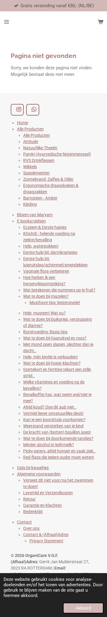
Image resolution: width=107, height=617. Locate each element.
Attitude (30, 141)
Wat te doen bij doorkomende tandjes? (58, 438)
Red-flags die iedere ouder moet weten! (58, 457)
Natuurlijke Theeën (40, 147)
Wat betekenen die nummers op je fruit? (59, 290)
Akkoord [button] (83, 608)
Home (22, 122)
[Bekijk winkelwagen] (100, 21)
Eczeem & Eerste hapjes (45, 227)
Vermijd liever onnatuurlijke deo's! (53, 413)
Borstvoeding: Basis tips (45, 331)
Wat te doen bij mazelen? (46, 296)
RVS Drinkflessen (38, 160)
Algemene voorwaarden (39, 474)
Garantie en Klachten (42, 505)
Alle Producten (30, 129)
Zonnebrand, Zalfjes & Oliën (48, 179)
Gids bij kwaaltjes (33, 467)
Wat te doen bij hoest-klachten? (52, 363)
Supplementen (36, 173)
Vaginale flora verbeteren (46, 271)
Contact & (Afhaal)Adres (45, 534)
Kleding (30, 204)
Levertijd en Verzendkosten (48, 492)
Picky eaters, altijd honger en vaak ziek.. (59, 451)
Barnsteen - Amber (40, 198)
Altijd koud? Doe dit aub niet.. (49, 407)
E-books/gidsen (31, 221)
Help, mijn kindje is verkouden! (50, 356)
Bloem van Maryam (35, 214)
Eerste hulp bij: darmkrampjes (50, 252)
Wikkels (30, 166)
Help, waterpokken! (41, 246)
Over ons (31, 528)
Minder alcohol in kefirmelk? (48, 444)
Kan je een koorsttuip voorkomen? (54, 419)
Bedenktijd (33, 511)
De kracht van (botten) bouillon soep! (57, 432)
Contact (24, 522)
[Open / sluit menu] (6, 21)
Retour (29, 499)
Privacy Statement (46, 540)
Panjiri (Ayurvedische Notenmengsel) (57, 154)
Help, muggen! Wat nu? (44, 313)
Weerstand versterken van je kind (53, 425)
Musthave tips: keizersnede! (54, 302)
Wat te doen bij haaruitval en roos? (54, 338)
